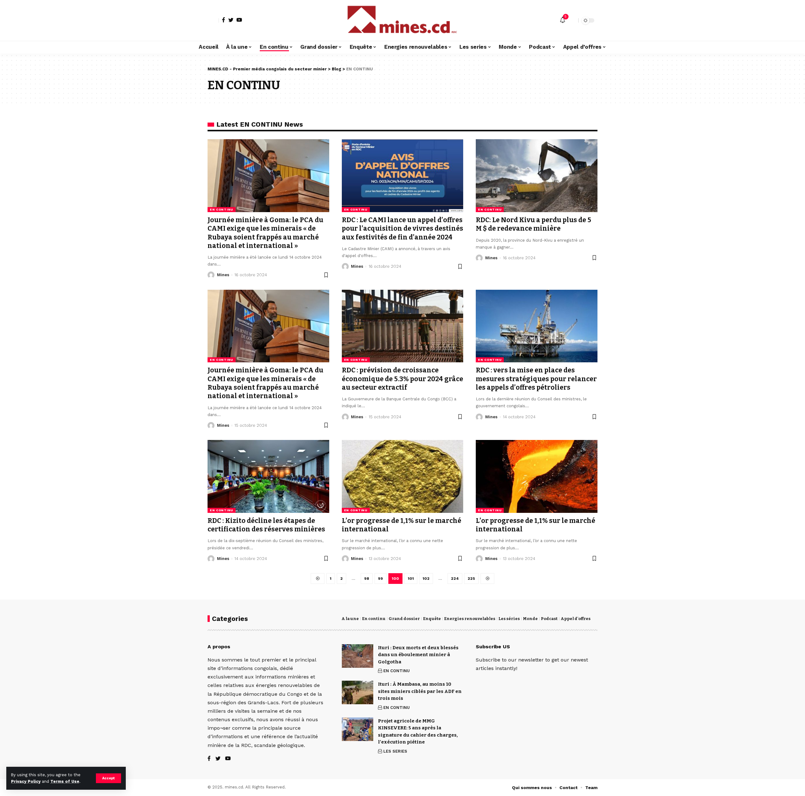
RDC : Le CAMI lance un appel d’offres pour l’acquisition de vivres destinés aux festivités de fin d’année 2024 (402, 228)
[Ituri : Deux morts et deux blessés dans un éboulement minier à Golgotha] (357, 656)
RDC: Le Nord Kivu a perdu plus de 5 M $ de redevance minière (533, 224)
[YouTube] (239, 19)
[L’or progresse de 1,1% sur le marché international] (403, 476)
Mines (223, 274)
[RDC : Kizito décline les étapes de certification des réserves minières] (268, 476)
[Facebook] (223, 19)
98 (366, 578)
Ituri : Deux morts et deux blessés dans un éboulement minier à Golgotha (418, 655)
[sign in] (213, 20)
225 (471, 578)
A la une (350, 618)
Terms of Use (64, 781)
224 (455, 578)
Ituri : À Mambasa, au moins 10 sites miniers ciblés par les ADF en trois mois (420, 691)
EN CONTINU (221, 209)
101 (411, 578)
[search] (572, 20)
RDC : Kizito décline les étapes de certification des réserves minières (266, 525)
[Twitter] (231, 19)
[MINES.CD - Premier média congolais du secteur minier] (402, 20)
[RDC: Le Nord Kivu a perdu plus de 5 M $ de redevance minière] (536, 175)
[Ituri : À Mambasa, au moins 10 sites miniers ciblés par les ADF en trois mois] (357, 692)
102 (426, 578)
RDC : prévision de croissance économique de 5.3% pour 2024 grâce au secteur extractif (402, 379)
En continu (374, 618)
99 (380, 578)
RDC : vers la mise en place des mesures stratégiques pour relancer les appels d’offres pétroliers (536, 379)
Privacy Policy (26, 781)
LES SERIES (395, 751)
